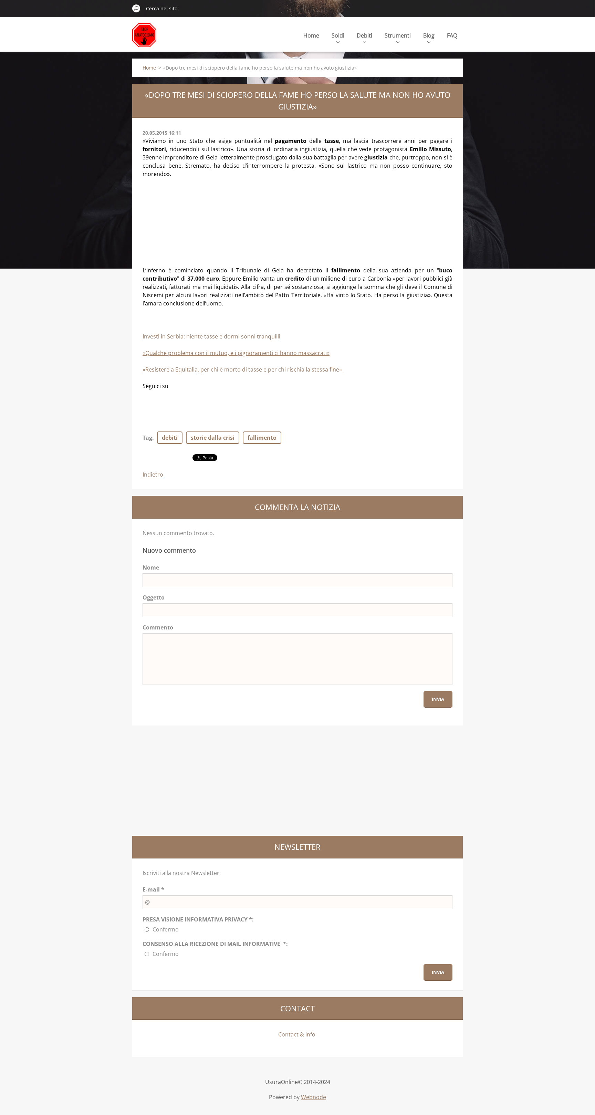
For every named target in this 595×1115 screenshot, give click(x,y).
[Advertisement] (186, 221)
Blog (429, 35)
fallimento (262, 437)
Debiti (364, 35)
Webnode (313, 1097)
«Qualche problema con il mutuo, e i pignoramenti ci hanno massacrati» (236, 353)
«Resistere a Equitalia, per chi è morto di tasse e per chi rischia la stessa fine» (242, 369)
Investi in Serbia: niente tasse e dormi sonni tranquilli (211, 336)
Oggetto (154, 597)
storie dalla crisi (212, 437)
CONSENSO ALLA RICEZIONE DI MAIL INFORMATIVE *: (215, 944)
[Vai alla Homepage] (144, 39)
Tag (147, 437)
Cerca (136, 8)
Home (311, 35)
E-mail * (153, 889)
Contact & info (297, 1034)
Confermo (166, 929)
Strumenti (398, 35)
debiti (170, 437)
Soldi (338, 35)
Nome (151, 567)
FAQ (452, 35)
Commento (158, 627)
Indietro (153, 474)
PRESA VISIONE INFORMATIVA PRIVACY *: (198, 919)
